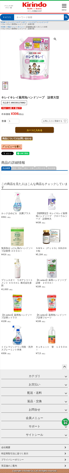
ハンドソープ (43, 22)
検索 (66, 16)
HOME (3, 22)
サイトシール (34, 434)
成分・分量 (29, 168)
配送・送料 (34, 392)
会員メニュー (34, 418)
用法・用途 (17, 168)
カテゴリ (34, 376)
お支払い (34, 384)
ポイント (20, 27)
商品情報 (51, 168)
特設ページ (12, 27)
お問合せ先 (40, 168)
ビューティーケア (14, 22)
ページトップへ (64, 366)
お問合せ (34, 409)
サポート (34, 426)
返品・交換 (34, 401)
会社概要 (5, 447)
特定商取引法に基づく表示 (14, 453)
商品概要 (6, 168)
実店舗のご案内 (9, 465)
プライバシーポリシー (12, 459)
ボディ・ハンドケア (29, 22)
